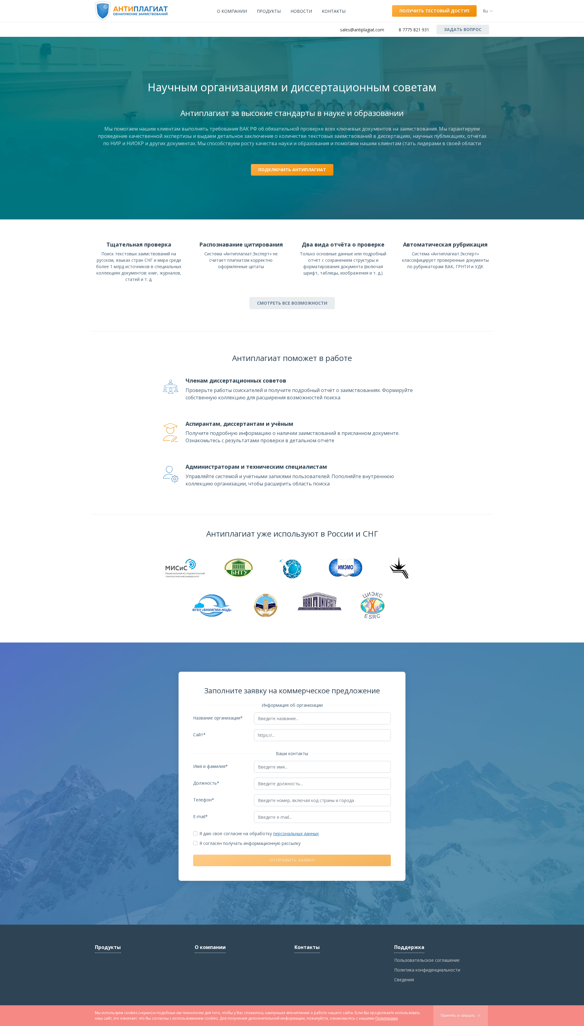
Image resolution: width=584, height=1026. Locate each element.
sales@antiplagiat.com (362, 30)
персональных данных (296, 833)
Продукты (269, 11)
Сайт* (199, 734)
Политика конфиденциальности (427, 970)
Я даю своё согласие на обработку (259, 833)
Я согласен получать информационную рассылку (250, 843)
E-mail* (200, 816)
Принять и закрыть (458, 1015)
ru (485, 11)
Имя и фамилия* (210, 766)
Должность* (206, 783)
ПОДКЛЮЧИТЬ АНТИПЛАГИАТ (292, 170)
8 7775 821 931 (414, 30)
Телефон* (203, 800)
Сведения (404, 979)
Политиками (386, 1018)
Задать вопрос (462, 29)
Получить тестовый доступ (434, 11)
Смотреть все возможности (292, 303)
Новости (301, 11)
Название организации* (218, 718)
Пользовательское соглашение (427, 960)
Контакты (334, 11)
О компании (232, 11)
